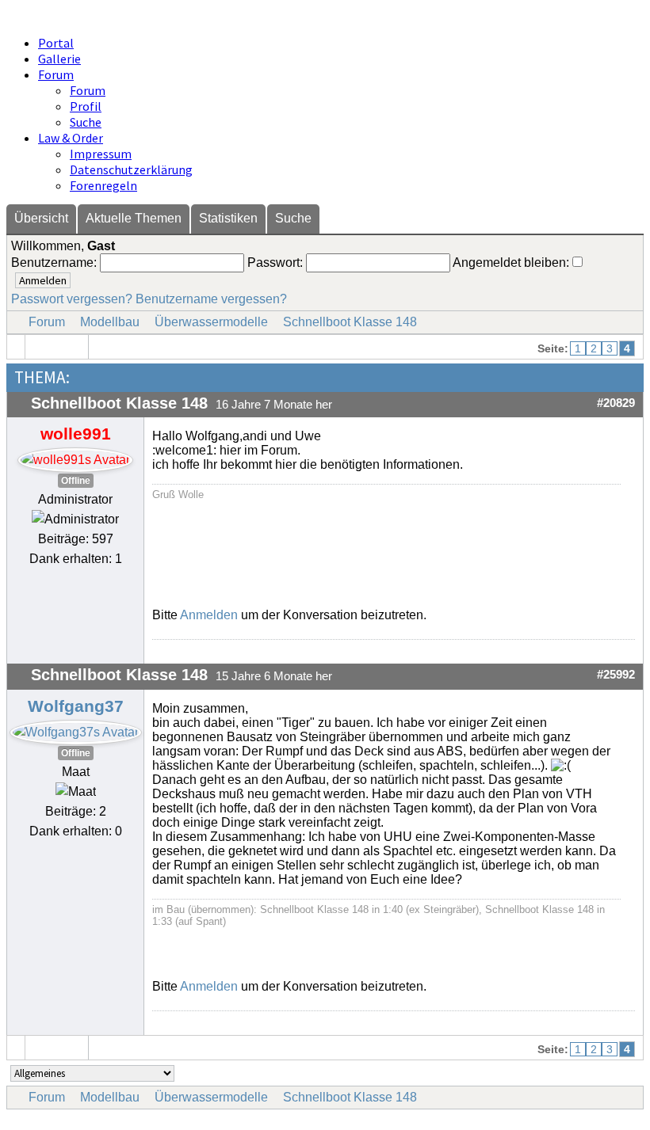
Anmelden (209, 615)
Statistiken (228, 218)
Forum (56, 74)
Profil (85, 106)
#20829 (616, 403)
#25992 (616, 674)
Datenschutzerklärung (131, 169)
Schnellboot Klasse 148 (350, 322)
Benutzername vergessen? (211, 299)
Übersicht (41, 218)
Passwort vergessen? (71, 299)
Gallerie (59, 59)
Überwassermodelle (211, 322)
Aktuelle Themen (134, 218)
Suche (85, 122)
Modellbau (110, 322)
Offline (75, 480)
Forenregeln (103, 185)
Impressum (101, 154)
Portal (56, 43)
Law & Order (70, 138)
